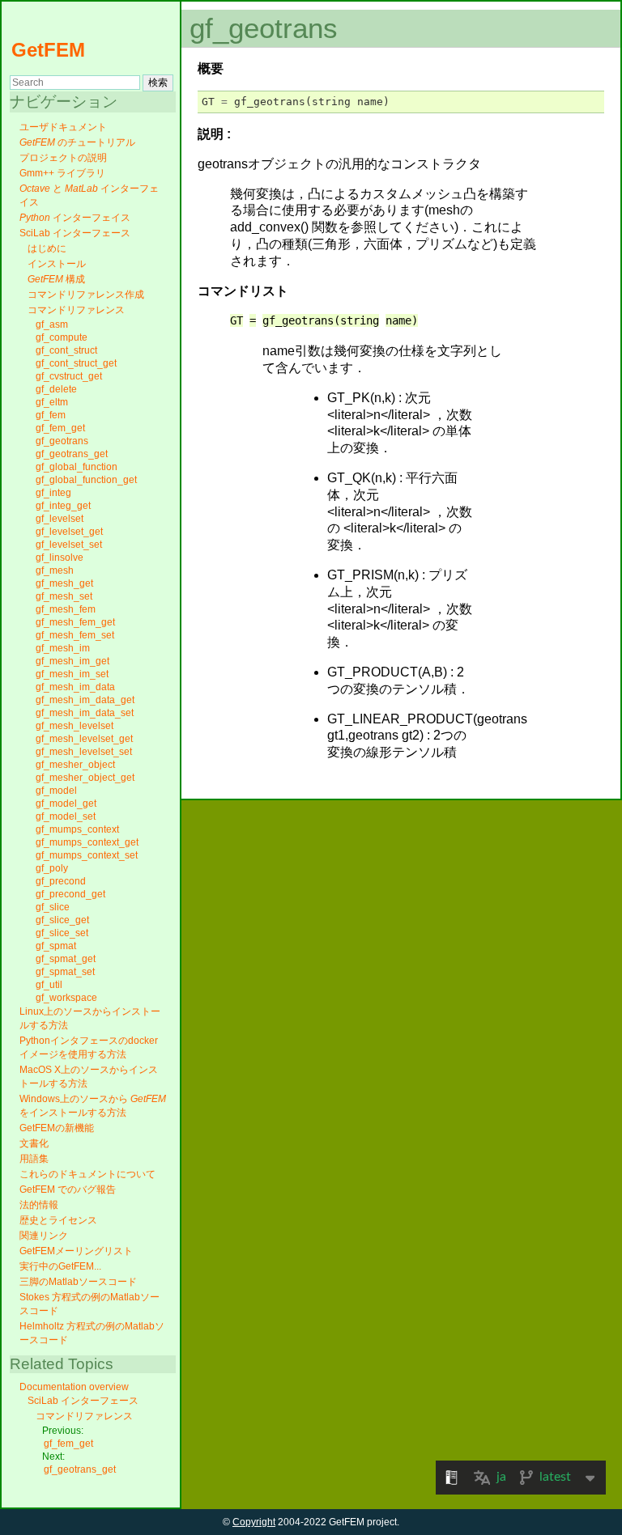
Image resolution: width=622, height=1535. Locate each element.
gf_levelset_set (69, 544)
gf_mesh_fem (66, 609)
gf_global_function (76, 467)
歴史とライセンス (58, 1220)
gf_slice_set (62, 933)
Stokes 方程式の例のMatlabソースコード (89, 1304)
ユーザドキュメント (63, 127)
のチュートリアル (77, 142)
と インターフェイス (89, 195)
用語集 (34, 1158)
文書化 (34, 1143)
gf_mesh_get (64, 583)
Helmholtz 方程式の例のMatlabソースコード (91, 1333)
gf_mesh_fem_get (75, 622)
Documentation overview (74, 1387)
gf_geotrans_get (72, 454)
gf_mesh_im (63, 648)
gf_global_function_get (86, 480)
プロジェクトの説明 (63, 157)
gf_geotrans (62, 441)
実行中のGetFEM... (60, 1266)
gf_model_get (66, 803)
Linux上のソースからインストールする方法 (89, 1018)
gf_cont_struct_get (76, 363)
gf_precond (61, 881)
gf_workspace (66, 997)
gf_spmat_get (66, 959)
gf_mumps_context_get (87, 842)
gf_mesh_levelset (74, 725)
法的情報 (38, 1205)
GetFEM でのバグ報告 (67, 1189)
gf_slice (53, 907)
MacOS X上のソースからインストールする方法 (88, 1076)
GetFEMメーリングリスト (76, 1251)
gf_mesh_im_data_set (85, 713)
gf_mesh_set (64, 596)
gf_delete (56, 389)
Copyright (253, 1522)
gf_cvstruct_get (69, 376)
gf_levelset (59, 518)
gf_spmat (56, 946)
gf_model (56, 790)
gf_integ (53, 492)
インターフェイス (74, 217)
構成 (56, 279)
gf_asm (52, 324)
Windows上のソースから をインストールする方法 (92, 1105)
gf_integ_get (63, 505)
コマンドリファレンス (76, 310)
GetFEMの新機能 (56, 1128)
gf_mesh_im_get (72, 661)
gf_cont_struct (66, 350)
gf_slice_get (62, 920)
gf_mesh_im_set (72, 674)
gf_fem (51, 415)
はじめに (47, 248)
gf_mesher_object (75, 764)
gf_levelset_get (69, 531)
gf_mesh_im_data (75, 687)
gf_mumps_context (77, 829)
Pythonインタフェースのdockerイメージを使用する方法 (88, 1047)
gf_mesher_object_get (85, 777)
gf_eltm (52, 402)
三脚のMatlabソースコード (78, 1281)
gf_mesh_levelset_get (84, 738)
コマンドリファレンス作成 (86, 294)
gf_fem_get (60, 428)
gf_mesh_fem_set (75, 635)
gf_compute (61, 337)
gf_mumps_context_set (87, 855)
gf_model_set (66, 816)
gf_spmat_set (65, 971)
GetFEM (48, 50)
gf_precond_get (70, 894)
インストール (57, 263)
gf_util (49, 984)
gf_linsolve (59, 557)
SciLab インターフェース (74, 233)
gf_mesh (55, 570)
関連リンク (43, 1235)
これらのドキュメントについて (87, 1174)
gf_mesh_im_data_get (85, 700)
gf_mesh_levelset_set (84, 751)
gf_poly (52, 868)
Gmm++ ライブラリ (62, 173)
